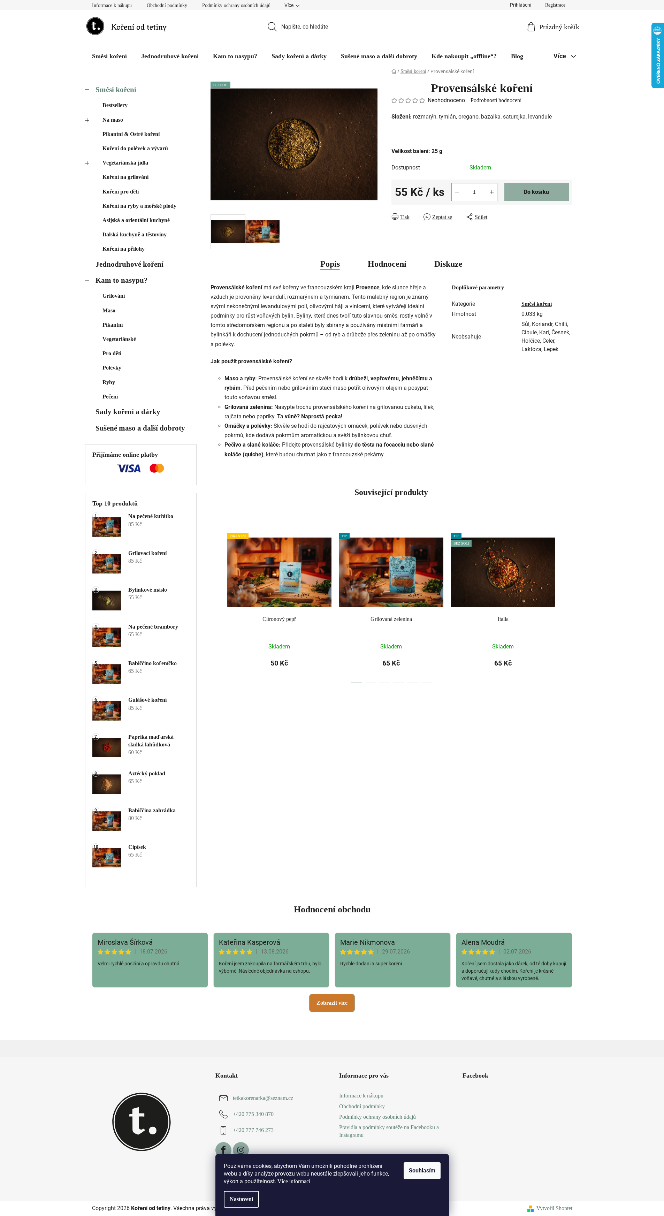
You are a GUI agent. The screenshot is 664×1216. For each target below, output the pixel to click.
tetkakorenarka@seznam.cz (263, 1098)
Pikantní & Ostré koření (131, 134)
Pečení (110, 397)
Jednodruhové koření (129, 264)
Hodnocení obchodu (332, 909)
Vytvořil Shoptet (554, 1208)
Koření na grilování (125, 177)
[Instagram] (241, 1150)
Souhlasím (422, 1170)
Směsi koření (116, 89)
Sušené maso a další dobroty (140, 428)
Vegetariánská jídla (125, 163)
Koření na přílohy (123, 249)
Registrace (555, 5)
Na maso (112, 120)
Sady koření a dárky (128, 412)
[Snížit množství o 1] (457, 192)
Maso (108, 310)
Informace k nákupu (112, 5)
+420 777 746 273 (253, 1130)
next (566, 606)
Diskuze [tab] (448, 263)
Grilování (113, 296)
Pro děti (111, 353)
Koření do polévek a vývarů (135, 148)
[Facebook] (223, 1150)
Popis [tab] (330, 263)
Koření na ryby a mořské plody (139, 206)
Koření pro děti (120, 192)
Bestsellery (115, 105)
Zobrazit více (332, 1003)
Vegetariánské (119, 339)
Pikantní (112, 325)
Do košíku (536, 192)
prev (216, 606)
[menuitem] (109, 56)
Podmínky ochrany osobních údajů (236, 5)
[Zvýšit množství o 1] (492, 192)
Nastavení (241, 1199)
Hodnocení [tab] (387, 263)
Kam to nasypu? (122, 280)
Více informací (293, 1181)
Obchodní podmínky (167, 5)
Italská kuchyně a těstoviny (134, 234)
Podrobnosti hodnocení (496, 100)
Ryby (108, 382)
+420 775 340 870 (253, 1114)
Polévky (111, 368)
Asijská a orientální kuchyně (136, 220)
